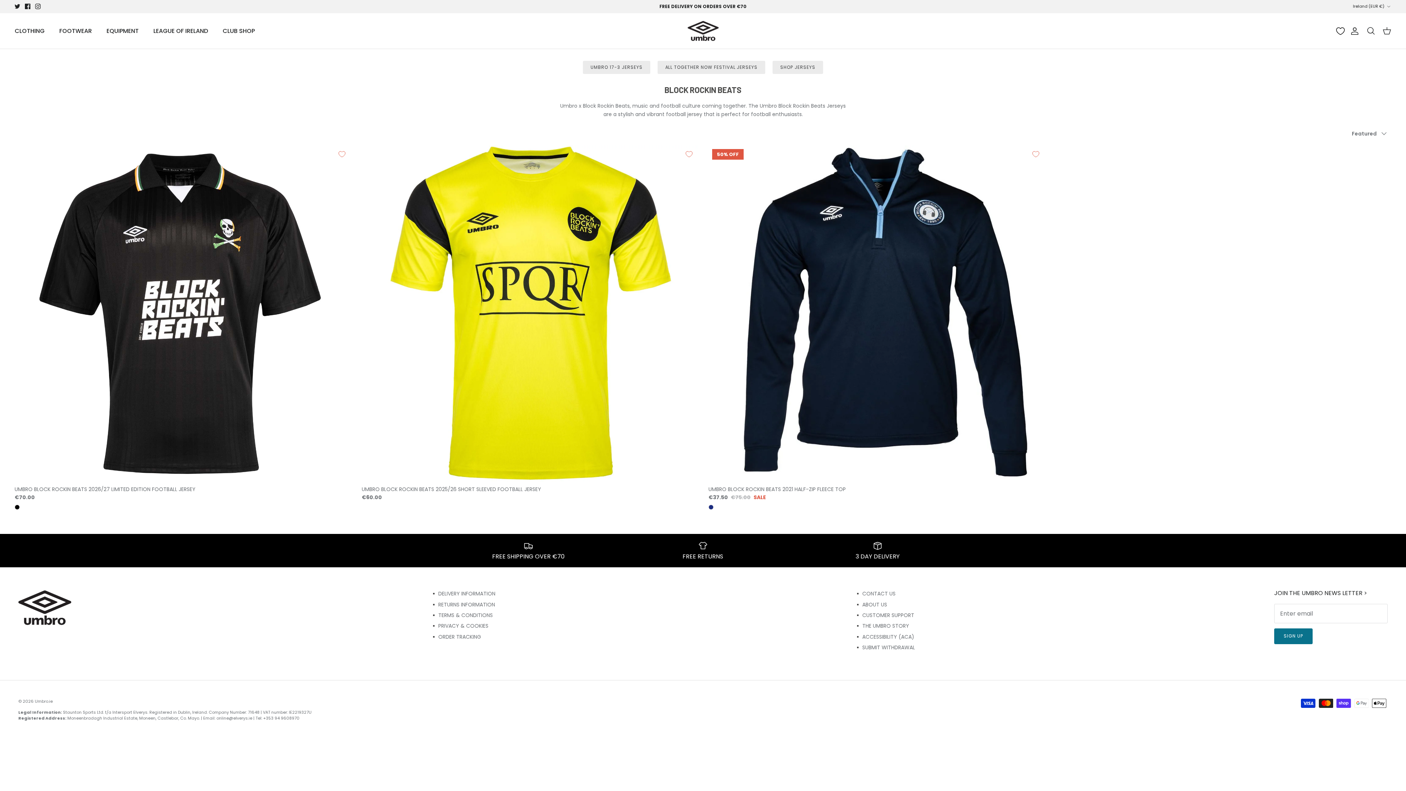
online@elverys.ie (234, 718)
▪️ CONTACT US (875, 593)
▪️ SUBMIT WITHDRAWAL (885, 647)
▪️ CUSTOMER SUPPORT (884, 615)
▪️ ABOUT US (871, 604)
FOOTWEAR (75, 31)
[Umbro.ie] (703, 31)
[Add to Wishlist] (342, 154)
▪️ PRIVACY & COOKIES (459, 626)
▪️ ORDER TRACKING (456, 636)
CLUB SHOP (239, 31)
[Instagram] (38, 6)
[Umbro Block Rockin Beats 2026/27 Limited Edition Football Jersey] (183, 313)
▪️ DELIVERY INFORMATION (463, 593)
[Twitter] (17, 6)
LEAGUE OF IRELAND (180, 31)
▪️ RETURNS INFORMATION (463, 604)
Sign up (1293, 636)
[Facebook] (27, 6)
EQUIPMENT (123, 31)
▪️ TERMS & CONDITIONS (462, 615)
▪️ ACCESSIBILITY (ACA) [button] (884, 636)
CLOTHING (30, 31)
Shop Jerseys (797, 67)
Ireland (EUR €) (1368, 6)
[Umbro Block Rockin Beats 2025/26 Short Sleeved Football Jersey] (530, 313)
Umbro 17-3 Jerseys (616, 67)
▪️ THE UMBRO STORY (882, 626)
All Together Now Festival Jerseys (711, 67)
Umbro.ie (44, 701)
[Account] (1353, 31)
